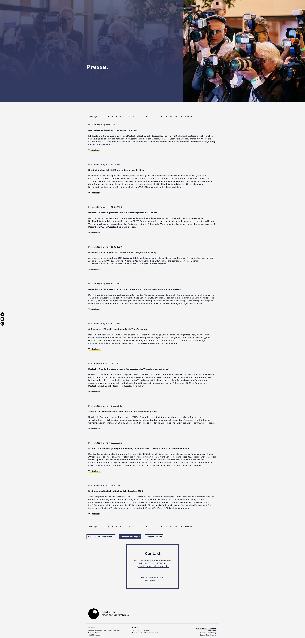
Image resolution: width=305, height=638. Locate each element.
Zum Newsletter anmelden (206, 628)
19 (181, 117)
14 (157, 117)
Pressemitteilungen (130, 537)
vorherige (92, 117)
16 (166, 117)
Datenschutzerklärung (208, 633)
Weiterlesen (94, 150)
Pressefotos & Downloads (100, 537)
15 (161, 117)
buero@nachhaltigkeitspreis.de (147, 633)
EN (212, 3)
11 (142, 117)
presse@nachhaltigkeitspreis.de (152, 566)
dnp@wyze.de (152, 580)
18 (176, 117)
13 (152, 117)
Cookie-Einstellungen (208, 635)
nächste (188, 117)
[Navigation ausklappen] (217, 2)
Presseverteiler (154, 537)
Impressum (212, 631)
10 (138, 117)
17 (171, 117)
